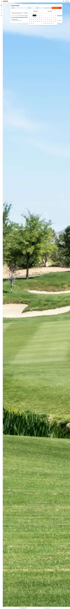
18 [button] (37, 19)
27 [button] (41, 21)
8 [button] (31, 17)
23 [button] (33, 21)
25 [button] (37, 21)
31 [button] (53, 23)
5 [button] (39, 15)
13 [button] (41, 17)
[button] (1, 1)
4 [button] (37, 15)
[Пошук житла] (1, 5)
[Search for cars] (1, 7)
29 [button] (31, 23)
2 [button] (33, 15)
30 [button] (33, 23)
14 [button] (29, 19)
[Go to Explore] (1, 9)
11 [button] (37, 17)
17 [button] (35, 19)
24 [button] (35, 21)
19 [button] (39, 19)
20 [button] (41, 19)
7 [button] (29, 17)
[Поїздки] (1, 13)
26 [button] (39, 21)
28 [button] (29, 23)
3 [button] (35, 15)
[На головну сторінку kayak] (5, 1)
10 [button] (35, 17)
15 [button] (31, 19)
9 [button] (33, 17)
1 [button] (31, 15)
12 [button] (39, 17)
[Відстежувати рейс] (1, 11)
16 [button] (33, 19)
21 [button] (29, 21)
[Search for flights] (1, 4)
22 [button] (31, 21)
